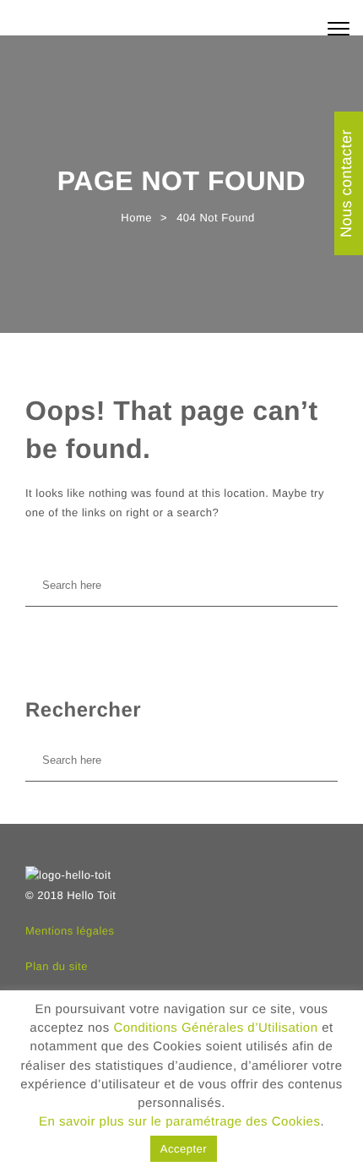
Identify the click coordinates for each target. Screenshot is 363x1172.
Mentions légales (70, 930)
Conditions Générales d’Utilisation (215, 1028)
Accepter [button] (183, 1148)
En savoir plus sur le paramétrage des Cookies (180, 1122)
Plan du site (56, 966)
